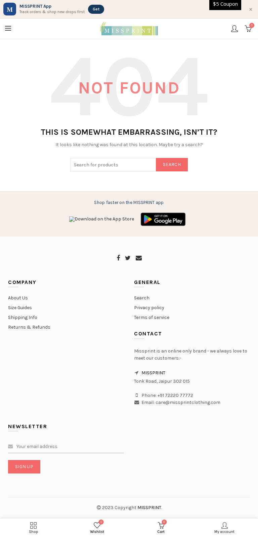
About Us (18, 298)
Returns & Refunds (29, 327)
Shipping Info (22, 317)
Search (172, 164)
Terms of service (151, 317)
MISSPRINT (153, 373)
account (234, 29)
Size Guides (20, 308)
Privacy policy (149, 308)
